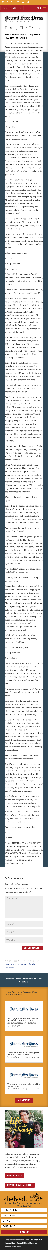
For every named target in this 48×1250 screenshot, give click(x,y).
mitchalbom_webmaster (23, 1022)
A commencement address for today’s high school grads (23, 1019)
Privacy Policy (36, 1240)
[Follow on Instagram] (18, 2)
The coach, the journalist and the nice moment (24, 1085)
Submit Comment (32, 948)
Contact (20, 1243)
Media (26, 1243)
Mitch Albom (13, 34)
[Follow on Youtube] (23, 2)
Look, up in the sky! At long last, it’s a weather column (23, 1054)
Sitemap (33, 1243)
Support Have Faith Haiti (19, 1185)
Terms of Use (10, 1243)
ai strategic (17, 1246)
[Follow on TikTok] (28, 2)
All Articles (24, 1100)
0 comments (21, 38)
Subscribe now (14, 1175)
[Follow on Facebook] (7, 2)
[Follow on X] (12, 2)
